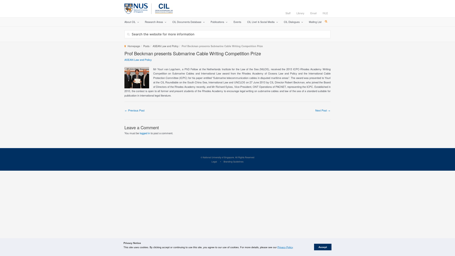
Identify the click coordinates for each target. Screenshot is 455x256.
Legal (214, 161)
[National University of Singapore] (136, 8)
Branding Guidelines (233, 161)
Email (313, 13)
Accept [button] (322, 247)
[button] (137, 22)
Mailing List (315, 22)
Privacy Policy (285, 247)
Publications (217, 22)
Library (300, 13)
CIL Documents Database (186, 22)
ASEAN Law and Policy (165, 46)
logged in (145, 133)
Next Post (322, 110)
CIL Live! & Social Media (261, 22)
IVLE (325, 13)
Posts (146, 46)
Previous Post (134, 110)
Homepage (134, 46)
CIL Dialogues (292, 22)
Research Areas (154, 22)
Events (237, 22)
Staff (287, 13)
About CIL (130, 22)
